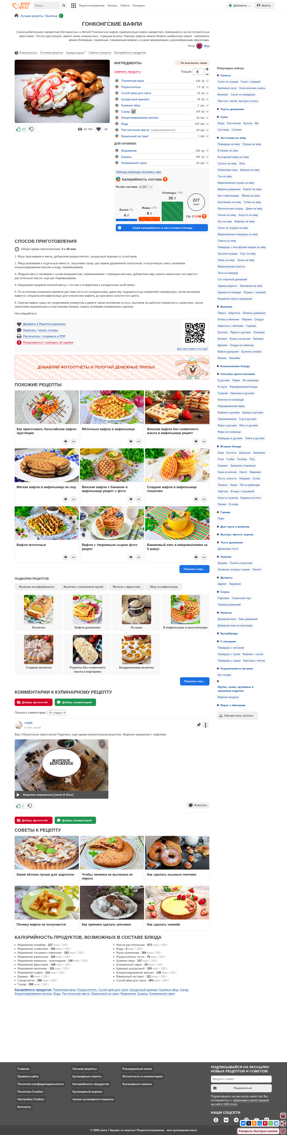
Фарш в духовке (227, 425)
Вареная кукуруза (228, 697)
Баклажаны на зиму (229, 202)
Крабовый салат (227, 88)
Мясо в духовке (248, 425)
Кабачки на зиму (249, 170)
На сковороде (250, 380)
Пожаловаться (28, 52)
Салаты (225, 75)
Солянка (237, 129)
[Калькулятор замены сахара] (133, 111)
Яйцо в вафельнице (164, 586)
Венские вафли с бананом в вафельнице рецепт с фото (104, 489)
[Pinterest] (265, 1123)
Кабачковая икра (227, 170)
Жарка (236, 380)
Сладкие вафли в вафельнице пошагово (172, 489)
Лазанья (222, 485)
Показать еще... (194, 569)
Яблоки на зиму (251, 195)
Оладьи (259, 319)
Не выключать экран (194, 63)
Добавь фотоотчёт (35, 702)
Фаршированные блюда (243, 386)
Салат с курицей (250, 81)
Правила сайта (27, 1076)
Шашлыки (244, 452)
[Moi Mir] (259, 1123)
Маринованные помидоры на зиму (238, 234)
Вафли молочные (31, 545)
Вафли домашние (228, 351)
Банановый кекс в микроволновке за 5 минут (177, 546)
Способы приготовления (237, 374)
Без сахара (224, 675)
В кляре (233, 504)
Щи (256, 123)
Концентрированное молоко (140, 117)
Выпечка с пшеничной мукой (83, 586)
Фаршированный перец (231, 406)
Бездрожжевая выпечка (136, 667)
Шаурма (222, 563)
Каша (221, 452)
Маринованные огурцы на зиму (236, 183)
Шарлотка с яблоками (230, 326)
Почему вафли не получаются (41, 924)
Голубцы (242, 459)
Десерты (226, 577)
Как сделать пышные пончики (171, 874)
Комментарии (76, 52)
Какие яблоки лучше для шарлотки (45, 874)
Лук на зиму (225, 221)
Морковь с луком (253, 654)
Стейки (230, 459)
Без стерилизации (228, 195)
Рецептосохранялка (91, 5)
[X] (248, 1123)
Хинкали (223, 465)
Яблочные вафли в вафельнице (108, 429)
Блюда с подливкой (242, 491)
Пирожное (235, 584)
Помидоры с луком (229, 654)
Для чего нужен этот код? (192, 348)
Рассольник (234, 123)
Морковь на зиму (244, 221)
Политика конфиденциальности (40, 1084)
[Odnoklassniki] (254, 1123)
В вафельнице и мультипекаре (185, 627)
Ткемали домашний (229, 604)
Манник (222, 358)
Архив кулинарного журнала (93, 1099)
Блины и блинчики (228, 319)
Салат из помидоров (243, 94)
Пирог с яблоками (232, 705)
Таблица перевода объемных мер (138, 172)
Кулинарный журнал (87, 1091)
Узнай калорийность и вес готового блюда (162, 227)
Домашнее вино (227, 619)
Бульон (247, 123)
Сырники (251, 326)
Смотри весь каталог (238, 715)
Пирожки (247, 319)
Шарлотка (234, 313)
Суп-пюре (223, 129)
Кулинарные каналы (137, 1084)
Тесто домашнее (231, 542)
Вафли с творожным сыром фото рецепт (109, 546)
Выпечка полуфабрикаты (36, 586)
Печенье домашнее (254, 313)
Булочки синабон (251, 351)
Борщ (221, 123)
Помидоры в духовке (230, 438)
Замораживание (227, 419)
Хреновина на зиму (251, 286)
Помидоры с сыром (229, 660)
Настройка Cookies (30, 1099)
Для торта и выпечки (235, 526)
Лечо (242, 163)
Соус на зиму (248, 253)
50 (106, 129)
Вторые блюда (230, 446)
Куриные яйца (130, 105)
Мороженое (129, 150)
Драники (222, 345)
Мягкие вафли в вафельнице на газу (46, 487)
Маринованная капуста (231, 266)
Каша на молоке (227, 472)
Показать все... (194, 681)
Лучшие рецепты (84, 1068)
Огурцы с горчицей (254, 292)
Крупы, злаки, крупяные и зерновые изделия (235, 688)
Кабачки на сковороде (231, 399)
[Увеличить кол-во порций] (207, 69)
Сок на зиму (225, 176)
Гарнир (225, 512)
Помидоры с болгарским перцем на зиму (242, 247)
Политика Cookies (30, 1091)
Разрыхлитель (131, 87)
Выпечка (226, 306)
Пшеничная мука (132, 80)
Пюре (221, 518)
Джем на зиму (254, 208)
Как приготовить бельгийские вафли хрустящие (46, 431)
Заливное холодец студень (234, 569)
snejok (28, 722)
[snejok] (19, 725)
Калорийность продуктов (130, 52)
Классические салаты (252, 88)
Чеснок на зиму (227, 215)
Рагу (252, 459)
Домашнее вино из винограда (235, 625)
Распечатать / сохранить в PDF (44, 336)
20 (23, 129)
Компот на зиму (252, 189)
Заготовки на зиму (233, 137)
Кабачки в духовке (229, 412)
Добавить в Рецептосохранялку (44, 324)
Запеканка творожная (243, 465)
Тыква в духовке (255, 438)
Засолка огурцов (227, 253)
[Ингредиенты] (283, 1116)
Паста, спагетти (227, 478)
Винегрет (223, 94)
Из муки (136, 627)
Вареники (255, 472)
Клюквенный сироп (134, 163)
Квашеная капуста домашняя (235, 298)
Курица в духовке (252, 412)
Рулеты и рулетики (241, 563)
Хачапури (259, 332)
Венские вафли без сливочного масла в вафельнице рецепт (172, 431)
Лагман (222, 504)
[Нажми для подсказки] (165, 179)
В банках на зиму (228, 150)
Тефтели (223, 491)
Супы (224, 116)
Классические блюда (235, 366)
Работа (125, 5)
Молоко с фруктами (126, 586)
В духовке (224, 380)
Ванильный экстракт (135, 136)
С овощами (228, 641)
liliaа (206, 45)
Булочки (223, 332)
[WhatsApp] (270, 1123)
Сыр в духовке (247, 419)
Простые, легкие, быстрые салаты (238, 101)
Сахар (125, 111)
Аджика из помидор (229, 292)
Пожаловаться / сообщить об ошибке (48, 342)
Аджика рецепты (227, 286)
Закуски (225, 556)
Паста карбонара (250, 485)
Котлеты (231, 452)
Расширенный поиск (137, 1068)
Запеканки (259, 452)
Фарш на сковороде (229, 432)
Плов (221, 459)
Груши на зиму (245, 260)
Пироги (222, 313)
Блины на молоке (240, 338)
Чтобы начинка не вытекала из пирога (107, 876)
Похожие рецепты (51, 52)
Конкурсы (139, 5)
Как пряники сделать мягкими (106, 924)
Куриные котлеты (251, 498)
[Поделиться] (283, 1123)
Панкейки (234, 358)
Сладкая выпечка (39, 667)
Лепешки (258, 338)
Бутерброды (229, 633)
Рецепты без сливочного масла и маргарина (87, 669)
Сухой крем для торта (136, 93)
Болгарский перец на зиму (233, 157)
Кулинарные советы (87, 1076)
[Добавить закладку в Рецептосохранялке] (98, 129)
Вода (124, 124)
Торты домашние (232, 109)
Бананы (126, 156)
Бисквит (222, 338)
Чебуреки (244, 478)
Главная (23, 1068)
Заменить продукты (127, 71)
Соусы (225, 591)
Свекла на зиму (227, 240)
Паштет (257, 569)
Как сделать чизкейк (163, 924)
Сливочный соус (241, 598)
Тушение (223, 393)
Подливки (223, 598)
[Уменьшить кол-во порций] (207, 74)
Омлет (243, 472)
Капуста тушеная (228, 498)
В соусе (222, 386)
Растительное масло (135, 130)
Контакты (24, 1106)
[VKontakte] (243, 1123)
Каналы (112, 5)
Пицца (233, 485)
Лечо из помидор (228, 273)
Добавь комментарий (77, 702)
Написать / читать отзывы (40, 330)
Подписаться (243, 1088)
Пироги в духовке (240, 332)
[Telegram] (276, 1123)
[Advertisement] (243, 37)
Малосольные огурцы (230, 208)
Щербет (222, 584)
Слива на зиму (252, 202)
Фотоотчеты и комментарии (142, 1076)
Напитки (226, 612)
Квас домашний (248, 619)
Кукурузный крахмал (135, 99)
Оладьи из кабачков (242, 345)
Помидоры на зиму (229, 144)
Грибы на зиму (226, 260)
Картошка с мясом (254, 660)
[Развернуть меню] (283, 1131)
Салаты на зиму (227, 163)
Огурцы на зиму (251, 144)
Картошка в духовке (242, 393)
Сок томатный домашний (232, 279)
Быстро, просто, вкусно (237, 534)
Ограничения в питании (236, 668)
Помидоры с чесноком (231, 647)
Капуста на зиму (248, 215)
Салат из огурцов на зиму (233, 228)
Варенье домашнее (229, 189)
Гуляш (256, 478)
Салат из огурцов (228, 81)
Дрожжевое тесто (228, 548)
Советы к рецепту (100, 52)
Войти (266, 5)
